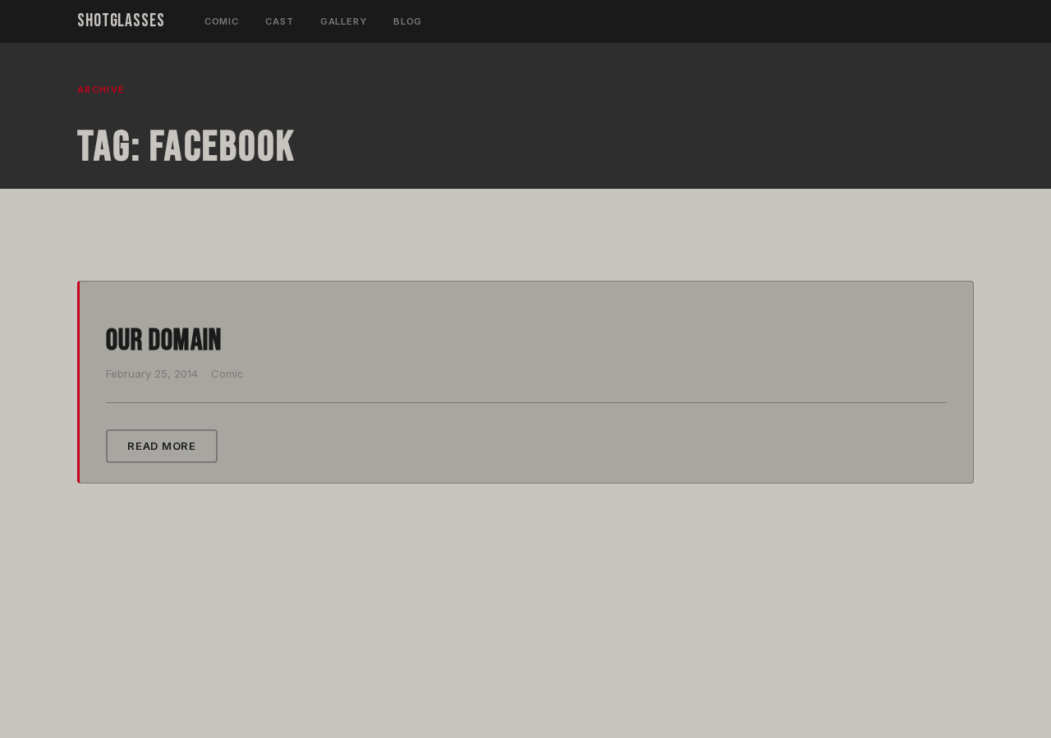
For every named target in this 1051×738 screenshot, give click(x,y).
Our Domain (164, 341)
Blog (408, 21)
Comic (221, 21)
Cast (279, 21)
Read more (161, 445)
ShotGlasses (121, 21)
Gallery (343, 21)
